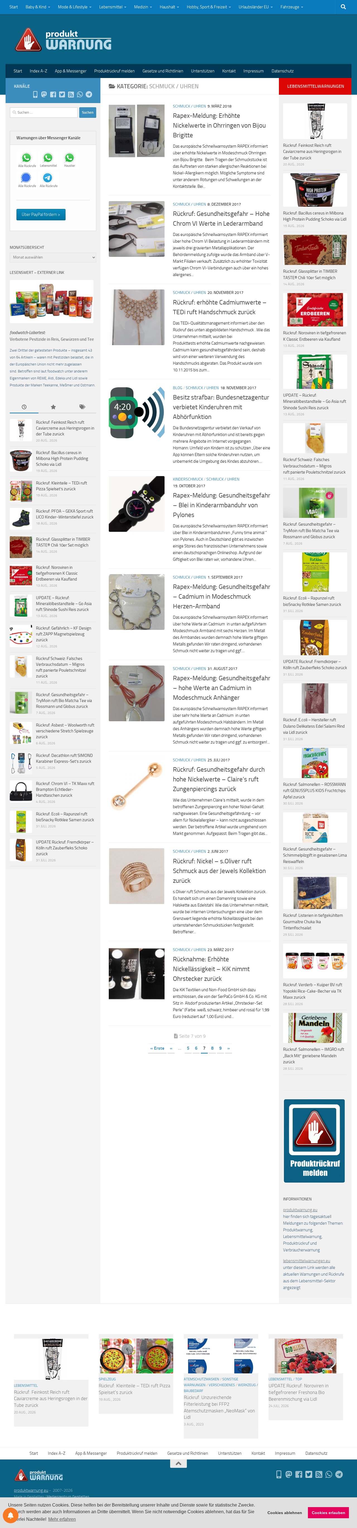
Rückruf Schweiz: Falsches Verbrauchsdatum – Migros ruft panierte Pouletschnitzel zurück (314, 466)
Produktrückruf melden (114, 71)
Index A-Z (38, 71)
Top (298, 1379)
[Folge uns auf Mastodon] (44, 94)
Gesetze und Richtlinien (163, 71)
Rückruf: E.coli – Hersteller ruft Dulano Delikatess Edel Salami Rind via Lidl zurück (314, 726)
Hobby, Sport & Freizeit (207, 6)
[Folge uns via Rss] (70, 94)
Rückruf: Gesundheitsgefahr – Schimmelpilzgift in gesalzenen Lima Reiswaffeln (315, 855)
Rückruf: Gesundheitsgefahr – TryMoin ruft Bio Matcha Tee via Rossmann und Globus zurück (64, 700)
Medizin (141, 6)
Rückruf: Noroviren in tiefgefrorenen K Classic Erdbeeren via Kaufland (57, 573)
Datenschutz (283, 71)
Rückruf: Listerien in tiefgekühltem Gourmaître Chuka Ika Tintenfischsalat (313, 921)
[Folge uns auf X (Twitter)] (62, 94)
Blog (177, 388)
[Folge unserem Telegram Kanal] (88, 94)
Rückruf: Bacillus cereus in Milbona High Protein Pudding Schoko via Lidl (62, 458)
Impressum (253, 71)
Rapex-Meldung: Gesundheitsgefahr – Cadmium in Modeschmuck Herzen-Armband (221, 596)
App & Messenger (70, 71)
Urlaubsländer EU (254, 6)
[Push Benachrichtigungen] (10, 1515)
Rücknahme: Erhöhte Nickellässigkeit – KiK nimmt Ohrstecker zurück (211, 969)
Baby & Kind (36, 6)
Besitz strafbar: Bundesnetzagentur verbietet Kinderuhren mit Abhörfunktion (221, 407)
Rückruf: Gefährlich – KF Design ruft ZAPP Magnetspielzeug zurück (63, 634)
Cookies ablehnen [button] (284, 1512)
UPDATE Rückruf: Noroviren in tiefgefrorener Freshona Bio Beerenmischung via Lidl (299, 1392)
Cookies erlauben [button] (328, 1512)
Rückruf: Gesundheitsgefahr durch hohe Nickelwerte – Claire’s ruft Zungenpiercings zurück (219, 779)
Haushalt (167, 6)
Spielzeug (107, 1379)
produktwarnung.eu (300, 1209)
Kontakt (229, 71)
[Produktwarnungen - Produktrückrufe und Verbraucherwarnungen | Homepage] (63, 39)
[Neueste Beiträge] (24, 407)
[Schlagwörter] (81, 407)
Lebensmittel (110, 6)
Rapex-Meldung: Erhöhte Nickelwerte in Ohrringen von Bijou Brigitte (219, 125)
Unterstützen (202, 71)
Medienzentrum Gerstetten (68, 1497)
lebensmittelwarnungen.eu (306, 1260)
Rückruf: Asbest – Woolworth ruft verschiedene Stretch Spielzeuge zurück (65, 731)
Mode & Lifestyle (73, 6)
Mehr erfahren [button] (62, 1519)
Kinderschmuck (188, 479)
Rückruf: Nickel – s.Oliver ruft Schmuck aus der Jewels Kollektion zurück (219, 870)
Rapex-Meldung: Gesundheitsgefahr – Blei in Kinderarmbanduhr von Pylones (221, 505)
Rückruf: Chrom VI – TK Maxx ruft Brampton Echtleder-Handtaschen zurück (65, 789)
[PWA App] (35, 94)
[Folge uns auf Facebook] (53, 94)
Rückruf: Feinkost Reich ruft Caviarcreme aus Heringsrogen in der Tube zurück (65, 428)
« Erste (157, 1048)
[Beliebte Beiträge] (52, 407)
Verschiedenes (222, 1385)
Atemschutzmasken (201, 1379)
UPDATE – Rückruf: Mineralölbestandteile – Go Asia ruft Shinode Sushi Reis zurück (64, 603)
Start (13, 6)
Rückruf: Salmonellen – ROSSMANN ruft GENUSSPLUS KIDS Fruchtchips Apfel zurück (314, 791)
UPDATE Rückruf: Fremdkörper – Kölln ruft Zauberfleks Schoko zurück (65, 848)
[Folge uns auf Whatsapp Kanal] (79, 94)
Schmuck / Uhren (189, 106)
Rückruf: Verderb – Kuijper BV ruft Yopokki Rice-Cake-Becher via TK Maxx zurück (312, 991)
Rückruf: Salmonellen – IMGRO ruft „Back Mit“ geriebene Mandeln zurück (313, 1055)
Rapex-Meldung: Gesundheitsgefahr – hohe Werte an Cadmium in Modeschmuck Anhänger (221, 687)
